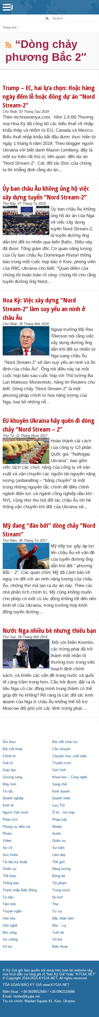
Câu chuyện (61, 749)
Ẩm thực (9, 742)
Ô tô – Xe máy (63, 812)
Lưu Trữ (58, 805)
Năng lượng (61, 869)
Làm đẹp (58, 855)
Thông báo (11, 883)
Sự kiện (58, 848)
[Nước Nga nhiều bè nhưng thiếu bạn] (26, 653)
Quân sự (59, 841)
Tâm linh (9, 904)
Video (7, 841)
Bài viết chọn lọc (65, 742)
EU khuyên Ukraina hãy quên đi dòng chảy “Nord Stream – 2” (49, 424)
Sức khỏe (10, 855)
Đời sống (10, 933)
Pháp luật (59, 820)
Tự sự (57, 911)
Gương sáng (12, 777)
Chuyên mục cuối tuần (69, 756)
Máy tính (9, 784)
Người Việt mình (15, 812)
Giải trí (8, 763)
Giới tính (59, 770)
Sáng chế (59, 784)
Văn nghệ (10, 925)
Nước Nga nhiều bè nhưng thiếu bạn (49, 630)
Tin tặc (8, 791)
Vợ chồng (10, 939)
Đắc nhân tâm (63, 918)
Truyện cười (61, 763)
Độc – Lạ (59, 925)
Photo (7, 833)
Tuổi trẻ (58, 933)
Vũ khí (57, 939)
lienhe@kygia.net (26, 996)
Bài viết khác (13, 749)
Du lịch (57, 897)
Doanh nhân (61, 798)
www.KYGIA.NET (56, 985)
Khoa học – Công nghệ (69, 777)
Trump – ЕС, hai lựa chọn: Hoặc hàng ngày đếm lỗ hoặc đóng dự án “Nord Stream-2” (49, 96)
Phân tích (10, 820)
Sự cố (7, 848)
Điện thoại (60, 946)
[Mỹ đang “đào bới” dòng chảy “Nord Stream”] (26, 556)
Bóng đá (58, 876)
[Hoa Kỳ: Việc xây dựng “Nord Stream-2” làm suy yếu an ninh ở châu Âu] (26, 341)
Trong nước (61, 890)
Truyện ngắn (12, 911)
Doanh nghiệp (13, 798)
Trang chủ (10, 27)
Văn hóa (9, 918)
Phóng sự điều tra (16, 827)
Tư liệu (8, 897)
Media (57, 827)
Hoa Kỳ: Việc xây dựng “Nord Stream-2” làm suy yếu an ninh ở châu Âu (44, 309)
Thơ (55, 904)
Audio (56, 833)
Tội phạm (59, 883)
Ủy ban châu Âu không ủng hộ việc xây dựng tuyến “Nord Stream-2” (46, 192)
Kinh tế (8, 805)
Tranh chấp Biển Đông (20, 890)
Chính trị (9, 756)
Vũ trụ (7, 946)
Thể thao (9, 876)
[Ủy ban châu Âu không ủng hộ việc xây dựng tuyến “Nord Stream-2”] (26, 220)
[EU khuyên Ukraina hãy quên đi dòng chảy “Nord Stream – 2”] (26, 451)
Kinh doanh (60, 791)
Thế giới (58, 862)
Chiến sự (10, 869)
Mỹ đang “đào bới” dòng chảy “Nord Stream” (49, 529)
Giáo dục (9, 770)
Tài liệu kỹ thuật (15, 862)
